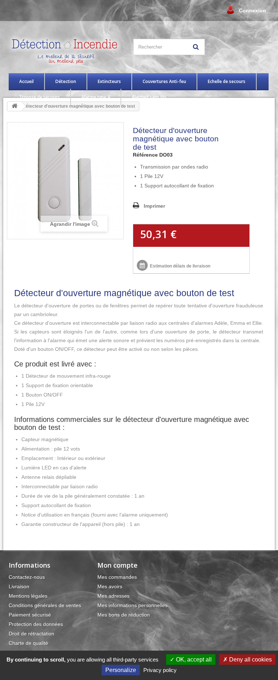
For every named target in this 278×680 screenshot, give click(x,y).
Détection (65, 81)
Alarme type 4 (95, 97)
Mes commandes (117, 577)
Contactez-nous (27, 577)
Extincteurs (109, 81)
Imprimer (154, 206)
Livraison (19, 586)
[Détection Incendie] (66, 50)
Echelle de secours (226, 81)
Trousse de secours (39, 97)
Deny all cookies (250, 659)
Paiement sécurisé (30, 615)
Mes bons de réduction (123, 615)
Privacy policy (160, 670)
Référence (145, 155)
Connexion (252, 10)
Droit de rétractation (31, 634)
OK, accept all (193, 659)
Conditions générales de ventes (45, 605)
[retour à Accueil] (14, 106)
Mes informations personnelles (132, 605)
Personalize (120, 670)
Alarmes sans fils (149, 97)
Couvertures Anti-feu (164, 81)
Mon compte (117, 565)
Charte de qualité (28, 643)
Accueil (26, 81)
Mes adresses (113, 596)
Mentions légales (28, 596)
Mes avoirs (109, 586)
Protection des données (36, 624)
